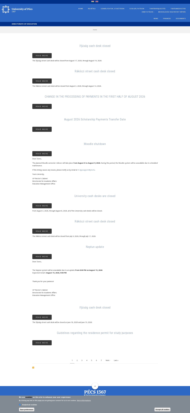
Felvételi (92, 9)
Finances (167, 18)
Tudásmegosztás (178, 9)
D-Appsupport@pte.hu (86, 170)
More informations (84, 400)
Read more (44, 56)
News (156, 18)
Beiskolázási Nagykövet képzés (172, 12)
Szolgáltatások (137, 9)
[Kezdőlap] (17, 9)
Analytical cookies (29, 405)
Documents (181, 18)
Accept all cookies (162, 409)
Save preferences (26, 409)
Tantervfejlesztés (157, 9)
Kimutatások (147, 12)
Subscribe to (33, 367)
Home (80, 9)
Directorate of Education (24, 24)
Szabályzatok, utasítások (112, 9)
